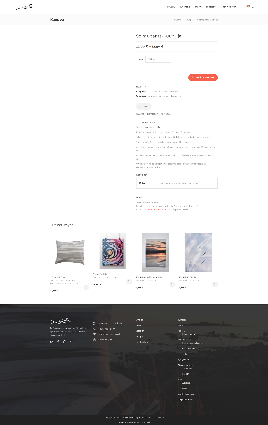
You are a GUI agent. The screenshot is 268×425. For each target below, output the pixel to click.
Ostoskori (140, 331)
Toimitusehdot (142, 342)
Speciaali (145, 422)
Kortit (184, 388)
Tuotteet (211, 7)
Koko (141, 59)
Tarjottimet (187, 368)
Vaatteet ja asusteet (168, 92)
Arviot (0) (166, 114)
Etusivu (171, 7)
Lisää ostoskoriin (205, 77)
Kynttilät (186, 374)
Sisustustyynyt (189, 349)
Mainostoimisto (134, 422)
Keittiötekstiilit (184, 340)
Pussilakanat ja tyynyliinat (194, 343)
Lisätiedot (152, 114)
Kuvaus (140, 114)
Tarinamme (185, 7)
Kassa (138, 325)
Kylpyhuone (183, 360)
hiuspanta (152, 96)
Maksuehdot (158, 418)
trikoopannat (175, 96)
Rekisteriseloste (130, 418)
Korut (180, 325)
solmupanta (163, 96)
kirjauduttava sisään (154, 210)
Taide (180, 379)
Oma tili (139, 320)
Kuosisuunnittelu (189, 334)
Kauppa (198, 7)
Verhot (185, 354)
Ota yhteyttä (229, 7)
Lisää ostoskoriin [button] (86, 287)
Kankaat (181, 331)
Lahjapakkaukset (185, 400)
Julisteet (186, 383)
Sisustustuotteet (185, 365)
